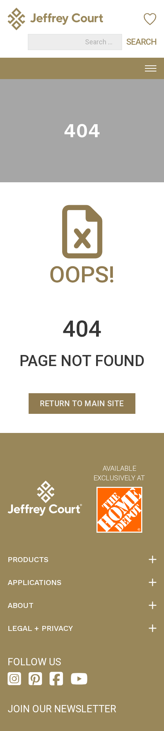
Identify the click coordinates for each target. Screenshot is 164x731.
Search (133, 42)
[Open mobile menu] (150, 68)
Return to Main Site (82, 403)
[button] (82, 559)
